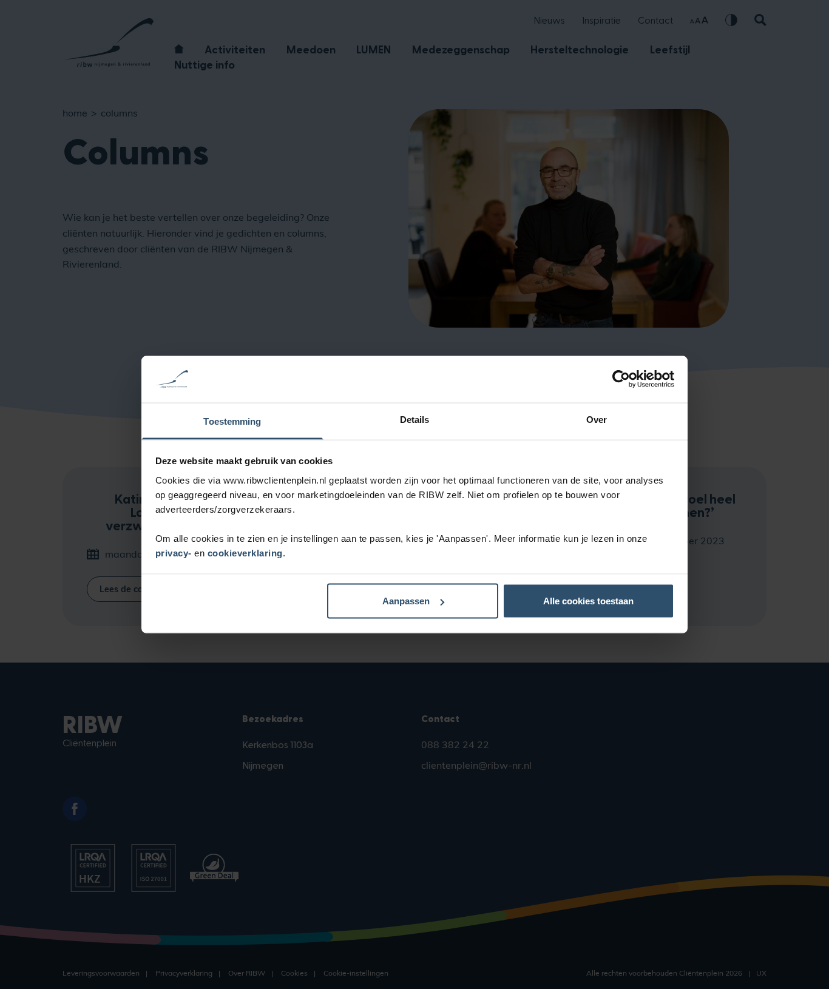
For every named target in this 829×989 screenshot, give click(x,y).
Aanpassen (406, 601)
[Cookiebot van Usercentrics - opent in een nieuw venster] (621, 379)
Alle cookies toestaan (588, 601)
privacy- (175, 552)
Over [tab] (596, 419)
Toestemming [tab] (232, 421)
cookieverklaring (245, 552)
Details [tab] (415, 419)
